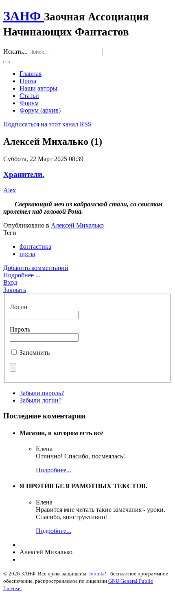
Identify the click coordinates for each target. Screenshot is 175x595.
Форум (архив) (40, 110)
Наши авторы (38, 88)
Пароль (20, 329)
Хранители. (23, 174)
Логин (19, 306)
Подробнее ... (21, 275)
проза (27, 253)
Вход (10, 282)
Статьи (29, 95)
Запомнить (35, 352)
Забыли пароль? (42, 392)
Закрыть (14, 289)
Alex (9, 190)
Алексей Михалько (77, 225)
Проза (28, 80)
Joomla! (97, 574)
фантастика (35, 246)
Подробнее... (53, 470)
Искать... (15, 51)
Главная (31, 73)
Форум (29, 103)
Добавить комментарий (35, 267)
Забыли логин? (40, 400)
